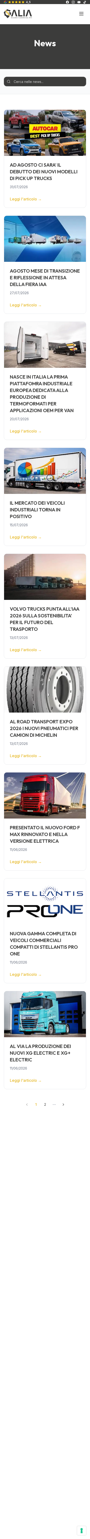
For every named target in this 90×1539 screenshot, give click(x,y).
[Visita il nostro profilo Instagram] (73, 2)
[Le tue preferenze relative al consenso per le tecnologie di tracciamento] (81, 1530)
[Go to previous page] (27, 1104)
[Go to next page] (63, 1104)
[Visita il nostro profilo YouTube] (79, 2)
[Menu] (81, 13)
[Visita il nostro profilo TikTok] (84, 2)
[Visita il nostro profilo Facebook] (67, 2)
